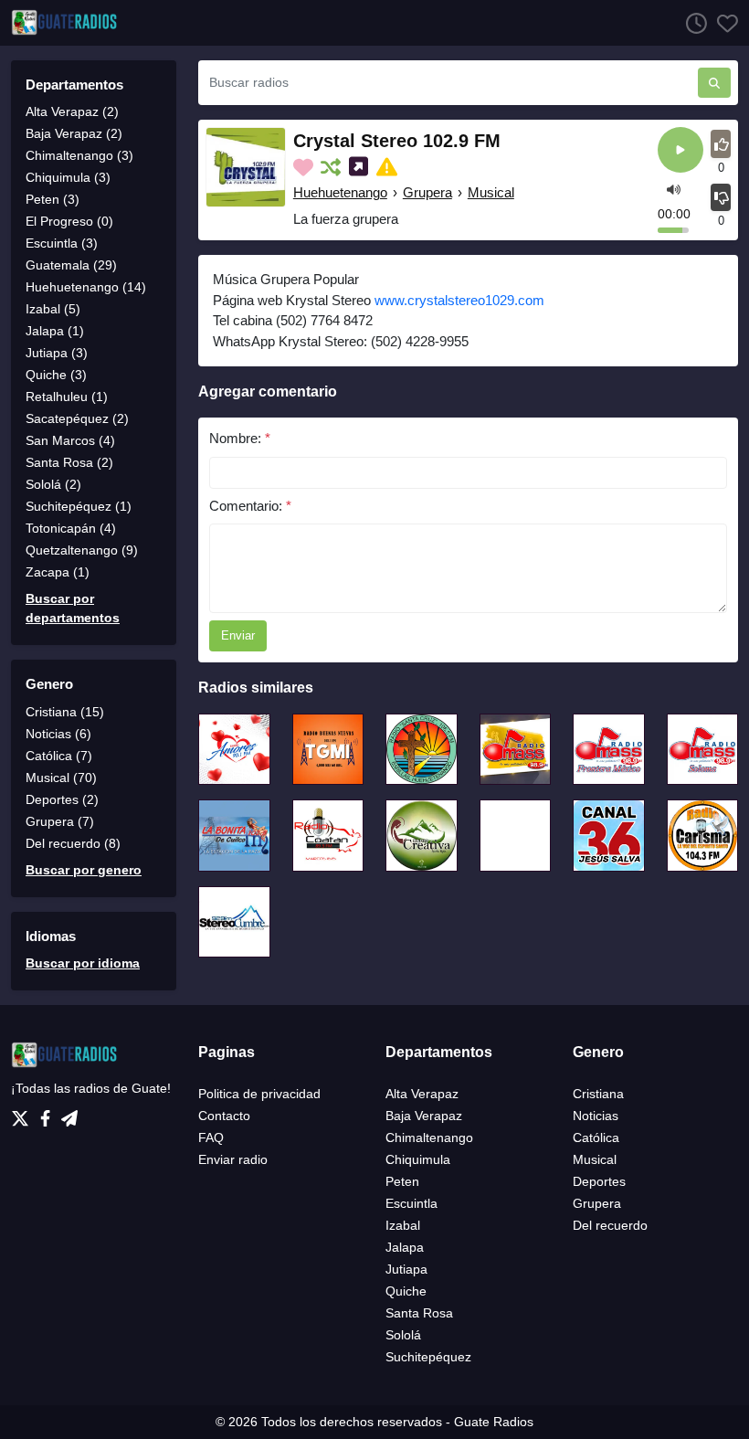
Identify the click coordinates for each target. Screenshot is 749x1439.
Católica (596, 1137)
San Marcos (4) (70, 440)
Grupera (427, 192)
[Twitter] (24, 1113)
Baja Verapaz (423, 1115)
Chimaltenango (429, 1137)
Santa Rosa (419, 1313)
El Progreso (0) (69, 221)
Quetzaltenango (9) (82, 550)
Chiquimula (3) (68, 177)
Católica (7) (59, 755)
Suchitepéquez (428, 1356)
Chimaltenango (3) (79, 155)
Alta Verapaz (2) (72, 111)
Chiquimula (417, 1159)
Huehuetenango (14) (86, 287)
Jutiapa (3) (57, 352)
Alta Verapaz (422, 1093)
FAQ (211, 1137)
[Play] (680, 151)
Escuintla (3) (62, 243)
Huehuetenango (340, 192)
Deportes (599, 1181)
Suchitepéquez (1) (79, 506)
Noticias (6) (58, 733)
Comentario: (250, 505)
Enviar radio (233, 1159)
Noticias (595, 1115)
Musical (491, 192)
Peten (402, 1181)
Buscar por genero (84, 869)
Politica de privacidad (259, 1093)
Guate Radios (493, 1421)
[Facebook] (49, 1113)
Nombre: (239, 438)
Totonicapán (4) (71, 528)
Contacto (224, 1115)
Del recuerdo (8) (73, 843)
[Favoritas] (722, 23)
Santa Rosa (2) (69, 462)
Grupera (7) (60, 821)
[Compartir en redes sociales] (360, 167)
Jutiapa (406, 1269)
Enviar (238, 635)
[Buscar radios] (714, 83)
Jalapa (404, 1247)
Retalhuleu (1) (67, 396)
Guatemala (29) (71, 265)
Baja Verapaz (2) (74, 133)
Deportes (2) (62, 799)
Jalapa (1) (55, 330)
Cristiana (598, 1093)
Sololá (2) (53, 484)
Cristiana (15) (65, 711)
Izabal (402, 1225)
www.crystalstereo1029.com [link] (459, 300)
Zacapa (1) (58, 572)
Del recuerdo (610, 1225)
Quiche (406, 1291)
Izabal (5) (53, 309)
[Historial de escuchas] (691, 23)
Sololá (403, 1335)
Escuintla (411, 1203)
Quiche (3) (56, 374)
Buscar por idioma (83, 963)
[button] (673, 188)
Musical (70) (61, 777)
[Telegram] (69, 1113)
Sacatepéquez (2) (77, 418)
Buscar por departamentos (73, 608)
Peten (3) (52, 199)
